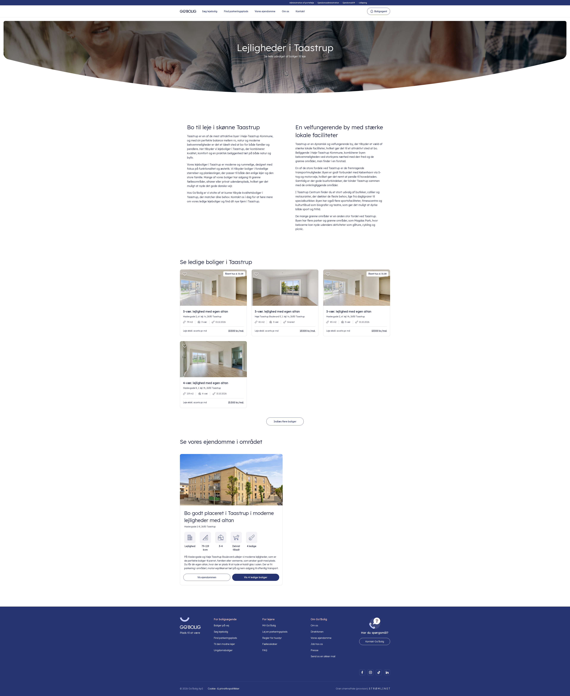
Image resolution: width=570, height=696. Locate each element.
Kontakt (300, 11)
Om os (285, 11)
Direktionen (317, 631)
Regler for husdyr (272, 637)
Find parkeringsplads (236, 11)
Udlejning (363, 3)
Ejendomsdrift (349, 3)
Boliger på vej (221, 625)
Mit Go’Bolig (269, 625)
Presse (314, 650)
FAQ (264, 650)
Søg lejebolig (209, 11)
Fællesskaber (269, 644)
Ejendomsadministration (328, 3)
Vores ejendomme (265, 11)
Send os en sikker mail (323, 656)
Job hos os (317, 644)
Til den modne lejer (224, 644)
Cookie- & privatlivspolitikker (223, 688)
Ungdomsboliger (223, 650)
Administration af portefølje (301, 3)
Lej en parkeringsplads (275, 631)
